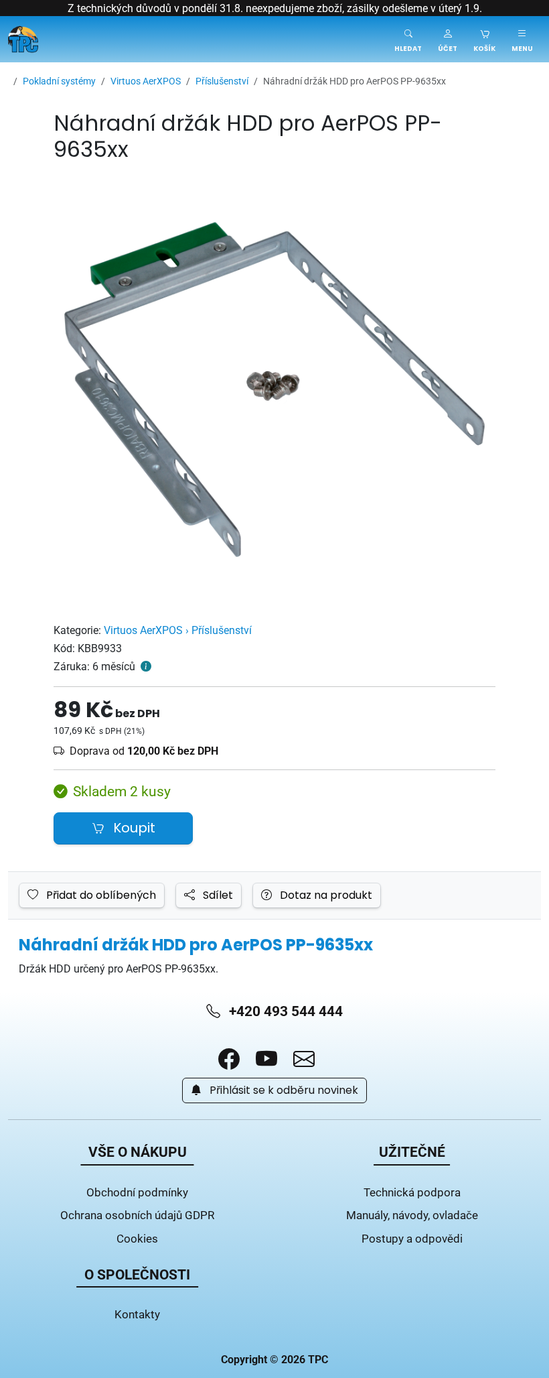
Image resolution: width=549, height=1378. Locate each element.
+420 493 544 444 (284, 1010)
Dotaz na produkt (324, 895)
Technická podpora (412, 1192)
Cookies (137, 1238)
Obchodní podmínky (137, 1192)
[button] (447, 39)
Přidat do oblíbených (100, 895)
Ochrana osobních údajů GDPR (137, 1215)
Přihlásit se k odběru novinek (282, 1090)
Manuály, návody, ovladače (412, 1215)
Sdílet (216, 895)
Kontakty (137, 1314)
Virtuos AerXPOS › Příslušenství (178, 630)
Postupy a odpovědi (412, 1238)
